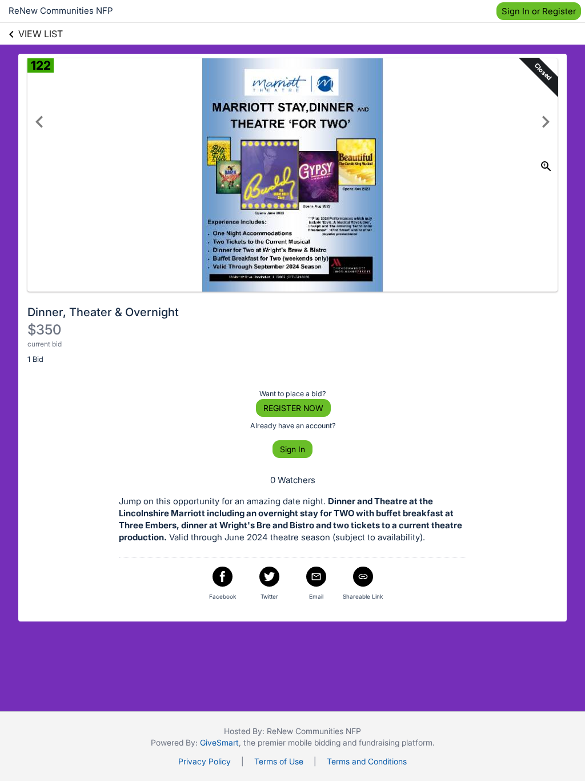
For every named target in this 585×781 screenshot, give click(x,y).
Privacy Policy (204, 761)
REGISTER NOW (293, 408)
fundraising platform (395, 742)
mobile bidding (314, 742)
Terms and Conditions (367, 761)
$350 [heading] (44, 329)
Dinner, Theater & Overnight (103, 312)
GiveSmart (219, 742)
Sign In (292, 449)
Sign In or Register (539, 11)
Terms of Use (278, 761)
